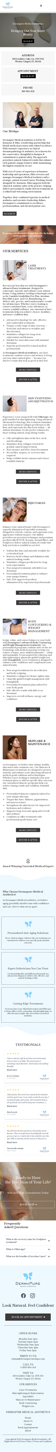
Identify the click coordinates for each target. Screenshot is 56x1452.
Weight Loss (28, 1406)
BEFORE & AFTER (28, 380)
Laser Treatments (28, 1390)
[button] (40, 5)
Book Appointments (28, 1427)
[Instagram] (32, 1295)
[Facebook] (23, 1295)
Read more (12, 1070)
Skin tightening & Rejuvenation (28, 1393)
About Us (28, 1421)
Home (28, 1418)
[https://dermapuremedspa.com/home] (15, 5)
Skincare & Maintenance (28, 1400)
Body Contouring (28, 1403)
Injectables (28, 1396)
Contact (28, 1424)
